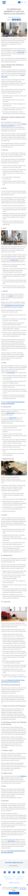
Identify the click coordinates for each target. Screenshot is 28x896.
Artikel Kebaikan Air (14, 862)
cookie (16, 887)
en (22, 2)
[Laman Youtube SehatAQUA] (14, 872)
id (19, 2)
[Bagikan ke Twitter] (13, 20)
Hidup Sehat (11, 17)
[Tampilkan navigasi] (25, 2)
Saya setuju (14, 893)
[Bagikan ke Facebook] (15, 20)
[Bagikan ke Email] (20, 20)
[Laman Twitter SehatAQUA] (9, 872)
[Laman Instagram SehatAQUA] (18, 872)
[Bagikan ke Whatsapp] (18, 20)
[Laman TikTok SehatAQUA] (23, 872)
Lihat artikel (13, 865)
